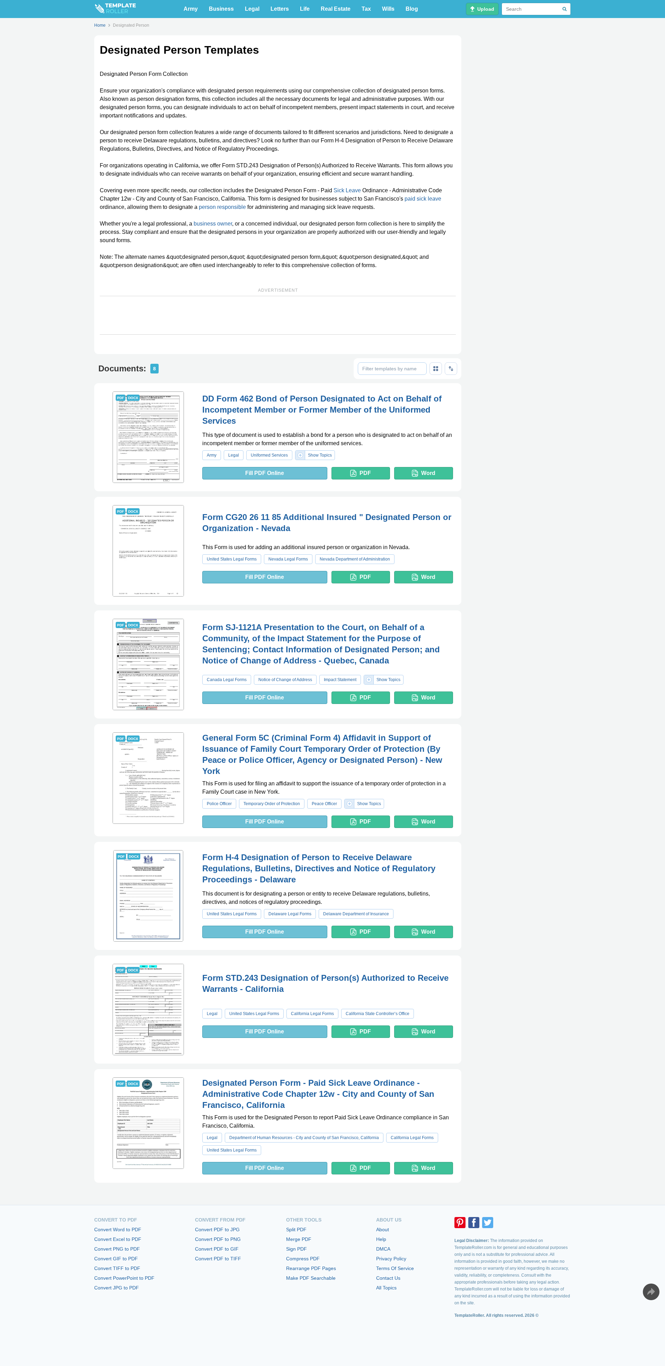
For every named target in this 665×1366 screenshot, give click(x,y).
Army (191, 9)
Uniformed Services (269, 455)
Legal (252, 9)
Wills (388, 9)
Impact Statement (340, 679)
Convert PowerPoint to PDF (124, 1278)
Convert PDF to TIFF (218, 1258)
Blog (412, 9)
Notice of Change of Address (285, 679)
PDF (365, 473)
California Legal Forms (312, 1013)
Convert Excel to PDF (117, 1239)
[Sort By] (451, 368)
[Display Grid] (435, 368)
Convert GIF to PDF (116, 1258)
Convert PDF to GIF (217, 1249)
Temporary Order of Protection (271, 803)
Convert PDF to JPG (217, 1229)
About (382, 1229)
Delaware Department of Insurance (356, 913)
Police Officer (219, 803)
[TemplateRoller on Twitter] (487, 1222)
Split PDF (296, 1229)
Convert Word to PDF (117, 1229)
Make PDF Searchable (311, 1278)
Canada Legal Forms (227, 679)
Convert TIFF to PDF (117, 1268)
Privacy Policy (391, 1258)
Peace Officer (324, 803)
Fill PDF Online (264, 473)
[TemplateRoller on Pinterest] (460, 1222)
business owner (213, 224)
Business (221, 9)
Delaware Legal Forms (289, 913)
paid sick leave (423, 199)
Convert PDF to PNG (218, 1239)
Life (305, 9)
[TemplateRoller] (115, 9)
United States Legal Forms (232, 559)
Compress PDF (303, 1258)
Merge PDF (298, 1239)
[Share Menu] (651, 1292)
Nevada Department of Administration (355, 559)
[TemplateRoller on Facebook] (473, 1222)
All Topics (386, 1287)
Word (428, 473)
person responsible (222, 207)
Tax (366, 9)
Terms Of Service (395, 1268)
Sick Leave (347, 190)
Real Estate (336, 9)
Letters (280, 9)
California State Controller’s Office (377, 1013)
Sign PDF (296, 1249)
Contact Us (388, 1278)
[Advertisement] (278, 315)
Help (381, 1239)
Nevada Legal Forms (288, 559)
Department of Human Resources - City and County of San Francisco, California (304, 1137)
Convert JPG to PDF (116, 1287)
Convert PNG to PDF (117, 1249)
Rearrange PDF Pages (311, 1268)
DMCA (383, 1249)
